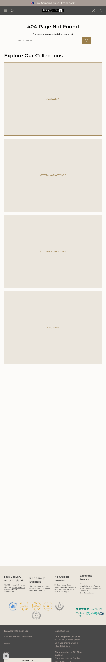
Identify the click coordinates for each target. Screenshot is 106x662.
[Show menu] (5, 10)
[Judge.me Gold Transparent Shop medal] (36, 606)
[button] (12, 10)
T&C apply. (64, 592)
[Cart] (100, 10)
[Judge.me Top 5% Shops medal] (59, 606)
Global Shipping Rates (14, 588)
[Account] (93, 10)
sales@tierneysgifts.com (90, 586)
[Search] (86, 40)
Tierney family (38, 586)
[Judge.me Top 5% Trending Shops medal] (36, 615)
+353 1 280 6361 (63, 646)
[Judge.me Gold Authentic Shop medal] (24, 606)
